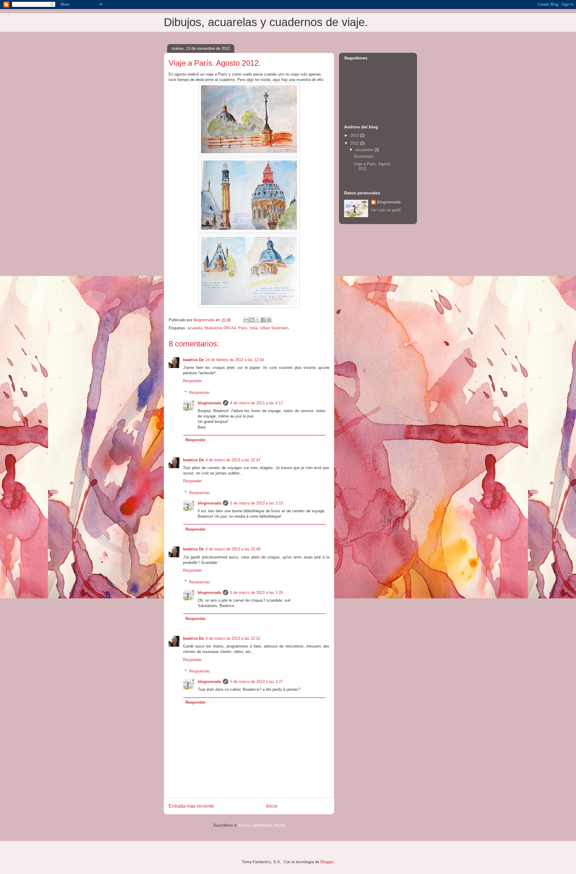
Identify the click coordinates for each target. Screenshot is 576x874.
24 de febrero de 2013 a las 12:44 (235, 360)
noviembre (364, 150)
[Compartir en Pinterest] (269, 320)
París (243, 328)
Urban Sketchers (274, 328)
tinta (253, 328)
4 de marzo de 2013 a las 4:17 (256, 403)
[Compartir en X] (258, 320)
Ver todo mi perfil (385, 210)
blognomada (209, 403)
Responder (192, 381)
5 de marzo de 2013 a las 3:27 (256, 681)
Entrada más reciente (191, 806)
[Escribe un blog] (252, 320)
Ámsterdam (364, 156)
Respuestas (199, 392)
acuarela (195, 328)
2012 (355, 143)
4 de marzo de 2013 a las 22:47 (233, 460)
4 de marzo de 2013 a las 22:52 (233, 638)
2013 (355, 135)
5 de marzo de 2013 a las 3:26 (256, 592)
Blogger (326, 862)
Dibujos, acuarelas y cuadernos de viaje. (266, 22)
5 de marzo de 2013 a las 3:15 (256, 503)
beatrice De (193, 360)
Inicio (272, 806)
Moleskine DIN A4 (220, 328)
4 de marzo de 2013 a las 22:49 (233, 549)
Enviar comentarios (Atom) (261, 825)
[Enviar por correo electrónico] (246, 320)
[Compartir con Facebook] (263, 320)
